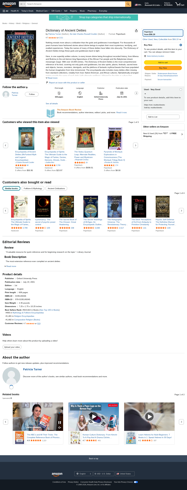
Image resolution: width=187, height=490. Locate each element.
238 (72, 228)
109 (48, 228)
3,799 (25, 228)
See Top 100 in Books (49, 310)
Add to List (152, 117)
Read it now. (121, 112)
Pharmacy (92, 11)
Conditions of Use (59, 482)
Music (82, 11)
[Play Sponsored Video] (94, 416)
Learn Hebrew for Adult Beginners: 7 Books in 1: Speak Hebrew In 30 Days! (155, 436)
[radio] (163, 33)
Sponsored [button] (6, 398)
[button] (5, 11)
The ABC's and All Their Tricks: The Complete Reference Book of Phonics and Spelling (43, 436)
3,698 (97, 228)
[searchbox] (75, 4)
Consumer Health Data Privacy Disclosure (96, 482)
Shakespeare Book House (167, 73)
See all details (52, 103)
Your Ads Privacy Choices (123, 482)
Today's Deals (27, 11)
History (11, 23)
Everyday (103, 11)
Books (4, 23)
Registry (73, 11)
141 (144, 228)
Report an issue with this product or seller (67, 82)
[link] (26, 155)
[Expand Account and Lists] (161, 5)
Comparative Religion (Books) (27, 320)
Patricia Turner (54, 34)
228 (168, 228)
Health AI (15, 11)
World (18, 23)
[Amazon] (9, 4)
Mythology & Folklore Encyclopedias (28, 313)
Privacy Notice (73, 482)
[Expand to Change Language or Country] (90, 474)
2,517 (121, 228)
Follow (32, 94)
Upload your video (12, 347)
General (35, 23)
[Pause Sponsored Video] (59, 422)
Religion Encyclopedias (24, 316)
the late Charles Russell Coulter (83, 34)
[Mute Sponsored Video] (59, 427)
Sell (65, 11)
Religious (26, 23)
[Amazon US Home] (57, 475)
